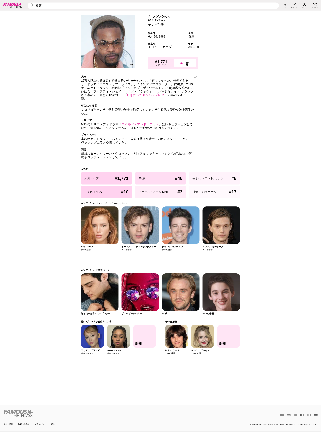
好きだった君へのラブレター (147, 95)
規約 (53, 424)
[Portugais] (295, 415)
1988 (162, 36)
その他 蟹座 (171, 321)
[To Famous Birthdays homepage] (12, 5)
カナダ (167, 47)
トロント (154, 47)
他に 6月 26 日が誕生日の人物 (96, 321)
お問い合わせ (24, 424)
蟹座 (191, 36)
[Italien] (309, 415)
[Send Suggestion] (195, 77)
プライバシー (40, 424)
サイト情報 (8, 424)
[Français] (302, 415)
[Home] (81, 413)
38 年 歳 (193, 47)
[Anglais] (282, 415)
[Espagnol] (289, 415)
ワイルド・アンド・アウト (140, 124)
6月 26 (152, 36)
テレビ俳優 (156, 24)
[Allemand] (316, 415)
